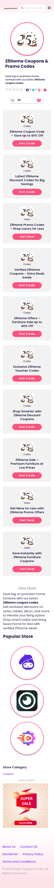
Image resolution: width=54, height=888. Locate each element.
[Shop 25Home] (27, 39)
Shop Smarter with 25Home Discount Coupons (27, 415)
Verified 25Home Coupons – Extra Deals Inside (27, 274)
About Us (9, 847)
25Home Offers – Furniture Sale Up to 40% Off (27, 322)
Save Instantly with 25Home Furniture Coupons (27, 557)
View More (27, 588)
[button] (27, 90)
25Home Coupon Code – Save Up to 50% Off (27, 134)
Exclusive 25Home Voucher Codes (27, 369)
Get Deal (27, 237)
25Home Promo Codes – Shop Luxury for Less (27, 227)
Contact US (28, 847)
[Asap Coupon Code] (10, 8)
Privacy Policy (33, 854)
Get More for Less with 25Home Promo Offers (27, 510)
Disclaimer (10, 854)
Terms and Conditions (19, 861)
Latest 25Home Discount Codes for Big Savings (27, 180)
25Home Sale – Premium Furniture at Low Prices (27, 464)
